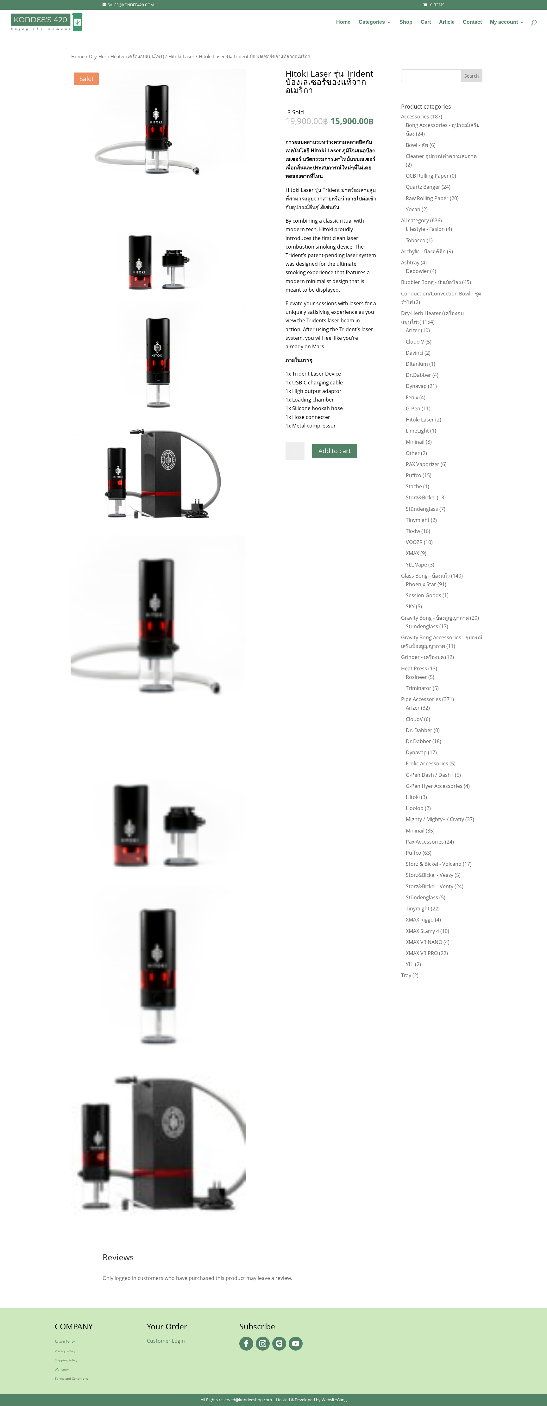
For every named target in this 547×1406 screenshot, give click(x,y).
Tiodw (413, 531)
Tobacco (415, 240)
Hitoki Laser (181, 56)
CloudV (414, 719)
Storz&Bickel (421, 497)
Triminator (418, 688)
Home (343, 22)
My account (504, 22)
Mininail (415, 441)
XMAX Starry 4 (422, 931)
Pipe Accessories (421, 699)
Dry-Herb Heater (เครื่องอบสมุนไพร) (126, 56)
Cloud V (415, 341)
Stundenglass (422, 626)
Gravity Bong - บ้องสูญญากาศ (435, 617)
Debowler (417, 271)
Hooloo (415, 808)
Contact (472, 22)
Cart (426, 22)
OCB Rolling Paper (427, 175)
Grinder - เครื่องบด (422, 657)
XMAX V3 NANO (424, 942)
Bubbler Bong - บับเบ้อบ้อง (431, 282)
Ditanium (417, 363)
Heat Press (414, 668)
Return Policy (65, 1341)
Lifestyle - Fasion (425, 228)
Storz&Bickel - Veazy (429, 874)
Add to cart (334, 450)
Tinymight (418, 519)
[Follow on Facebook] (246, 1344)
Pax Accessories (425, 841)
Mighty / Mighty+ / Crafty (435, 819)
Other (413, 453)
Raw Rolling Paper (427, 198)
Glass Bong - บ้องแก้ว (425, 575)
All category (415, 220)
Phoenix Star (421, 584)
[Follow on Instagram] (263, 1344)
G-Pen (413, 408)
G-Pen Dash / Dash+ (430, 774)
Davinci (414, 352)
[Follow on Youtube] (296, 1344)
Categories (372, 22)
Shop (405, 22)
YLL (410, 964)
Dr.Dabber (418, 374)
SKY (410, 606)
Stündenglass (422, 508)
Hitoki (413, 797)
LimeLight (417, 430)
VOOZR (414, 542)
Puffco (413, 475)
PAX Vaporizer (422, 464)
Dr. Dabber (419, 730)
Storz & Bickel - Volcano (434, 863)
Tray (406, 975)
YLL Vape (416, 564)
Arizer (413, 330)
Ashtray (410, 262)
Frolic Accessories (427, 763)
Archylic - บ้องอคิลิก (423, 251)
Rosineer (416, 677)
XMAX (412, 553)
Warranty (62, 1369)
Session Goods (423, 595)
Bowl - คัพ (417, 145)
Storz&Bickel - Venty (429, 886)
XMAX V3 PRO (422, 953)
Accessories (415, 116)
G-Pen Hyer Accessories (434, 785)
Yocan (413, 209)
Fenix (412, 397)
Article (447, 22)
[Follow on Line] (279, 1344)
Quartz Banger (423, 186)
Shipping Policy (66, 1360)
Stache (414, 486)
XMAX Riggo (420, 919)
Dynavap (416, 386)
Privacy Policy (65, 1351)
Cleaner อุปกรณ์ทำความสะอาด (441, 156)
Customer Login (166, 1340)
